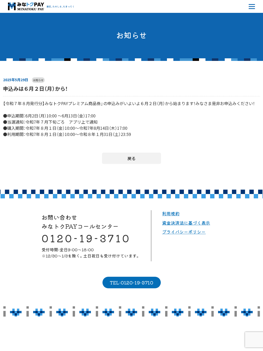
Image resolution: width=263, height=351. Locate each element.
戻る (131, 158)
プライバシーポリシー (184, 231)
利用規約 (171, 213)
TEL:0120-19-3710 (131, 282)
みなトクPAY (26, 6)
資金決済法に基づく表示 (186, 222)
